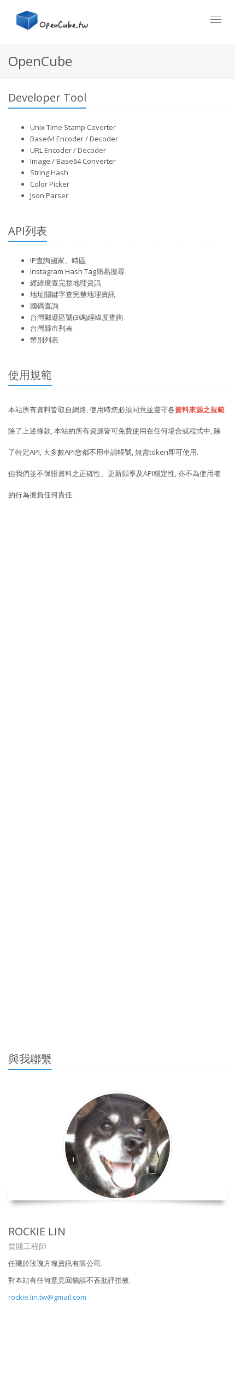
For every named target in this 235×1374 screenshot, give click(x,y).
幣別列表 (44, 339)
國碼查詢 (44, 306)
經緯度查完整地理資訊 (65, 283)
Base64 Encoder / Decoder (74, 139)
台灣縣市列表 (51, 328)
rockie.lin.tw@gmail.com (47, 1297)
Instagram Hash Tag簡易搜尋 (77, 271)
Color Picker (49, 184)
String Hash (49, 172)
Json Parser (49, 195)
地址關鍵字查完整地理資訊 (72, 294)
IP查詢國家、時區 (58, 260)
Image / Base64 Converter (73, 161)
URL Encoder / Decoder (68, 150)
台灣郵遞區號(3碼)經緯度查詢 (76, 317)
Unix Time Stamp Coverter (73, 127)
